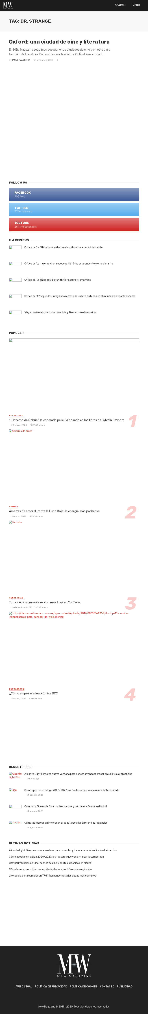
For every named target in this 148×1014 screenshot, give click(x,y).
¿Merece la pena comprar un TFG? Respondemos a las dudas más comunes (52, 875)
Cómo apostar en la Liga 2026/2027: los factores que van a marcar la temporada (71, 790)
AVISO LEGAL (24, 986)
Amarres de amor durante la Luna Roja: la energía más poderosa (54, 511)
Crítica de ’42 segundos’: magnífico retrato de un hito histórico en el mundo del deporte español (79, 296)
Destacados (16, 689)
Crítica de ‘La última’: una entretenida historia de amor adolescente (63, 247)
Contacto (107, 986)
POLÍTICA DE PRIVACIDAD (51, 986)
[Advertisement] (74, 148)
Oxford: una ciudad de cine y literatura (59, 42)
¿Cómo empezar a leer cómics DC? (33, 693)
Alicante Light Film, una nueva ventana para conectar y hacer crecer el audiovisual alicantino (78, 774)
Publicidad (124, 986)
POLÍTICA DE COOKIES (83, 986)
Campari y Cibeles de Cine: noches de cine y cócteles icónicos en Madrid (65, 806)
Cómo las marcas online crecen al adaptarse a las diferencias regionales (66, 822)
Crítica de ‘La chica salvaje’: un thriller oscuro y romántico (57, 279)
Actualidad (16, 416)
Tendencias (16, 598)
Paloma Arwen (21, 60)
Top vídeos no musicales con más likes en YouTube (44, 602)
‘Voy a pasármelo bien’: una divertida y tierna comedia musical (60, 312)
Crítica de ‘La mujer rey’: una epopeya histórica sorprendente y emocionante (68, 263)
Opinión (13, 507)
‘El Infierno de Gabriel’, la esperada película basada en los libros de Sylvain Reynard (66, 420)
